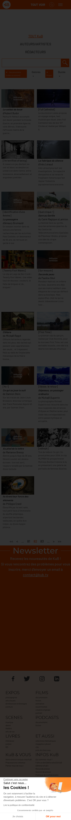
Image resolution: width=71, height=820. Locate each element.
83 (42, 541)
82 (35, 541)
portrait (39, 713)
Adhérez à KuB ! (42, 765)
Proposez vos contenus (15, 762)
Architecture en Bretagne (16, 703)
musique (9, 722)
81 (28, 541)
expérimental (41, 706)
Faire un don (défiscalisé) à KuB (49, 762)
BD (7, 747)
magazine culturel (43, 744)
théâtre (9, 728)
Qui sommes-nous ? (44, 759)
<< (11, 541)
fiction (38, 700)
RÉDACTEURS (35, 52)
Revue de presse (43, 768)
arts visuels (11, 700)
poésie (8, 744)
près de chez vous (43, 750)
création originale (43, 710)
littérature (10, 741)
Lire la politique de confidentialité (18, 805)
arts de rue (10, 731)
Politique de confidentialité (47, 775)
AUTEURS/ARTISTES (35, 44)
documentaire (41, 697)
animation (40, 703)
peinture (9, 706)
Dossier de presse (43, 772)
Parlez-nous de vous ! (15, 765)
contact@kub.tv (35, 575)
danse (8, 725)
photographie (11, 697)
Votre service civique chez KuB (19, 759)
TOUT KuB (35, 36)
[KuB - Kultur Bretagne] (16, 5)
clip (37, 747)
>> (59, 541)
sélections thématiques (46, 741)
